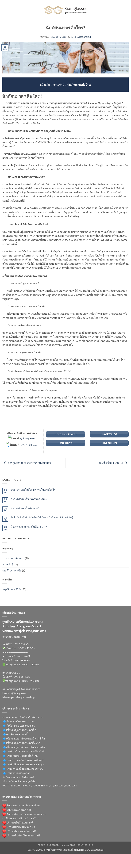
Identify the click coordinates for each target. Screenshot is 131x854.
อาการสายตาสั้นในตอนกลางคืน (28, 498)
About (41, 845)
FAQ (91, 845)
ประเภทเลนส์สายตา (13, 558)
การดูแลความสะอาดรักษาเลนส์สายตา (29, 462)
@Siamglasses (27, 438)
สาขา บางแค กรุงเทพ (14, 636)
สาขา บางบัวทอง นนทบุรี (16, 656)
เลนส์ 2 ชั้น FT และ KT (111, 462)
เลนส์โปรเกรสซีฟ (12, 570)
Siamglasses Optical (81, 37)
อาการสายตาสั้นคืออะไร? (25, 507)
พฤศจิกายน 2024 (11, 589)
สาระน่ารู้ (58, 84)
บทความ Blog (69, 845)
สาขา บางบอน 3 (11, 672)
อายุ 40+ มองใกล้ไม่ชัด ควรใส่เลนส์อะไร (33, 489)
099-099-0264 (22, 660)
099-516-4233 (22, 676)
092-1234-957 (29, 444)
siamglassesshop (25, 697)
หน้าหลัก (45, 84)
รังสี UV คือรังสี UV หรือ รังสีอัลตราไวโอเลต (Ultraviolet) (42, 517)
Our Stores (53, 845)
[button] (4, 10)
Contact (82, 845)
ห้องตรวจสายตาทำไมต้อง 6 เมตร (29, 526)
